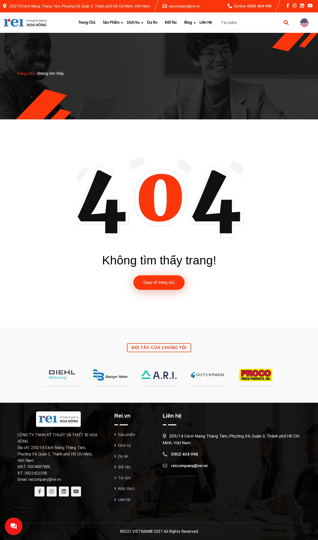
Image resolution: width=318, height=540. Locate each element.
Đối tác (171, 23)
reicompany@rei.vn (184, 6)
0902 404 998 (259, 6)
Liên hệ (205, 23)
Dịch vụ (133, 23)
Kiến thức (126, 488)
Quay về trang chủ (159, 282)
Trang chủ (87, 23)
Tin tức (124, 478)
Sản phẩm (111, 23)
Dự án (152, 23)
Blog (188, 23)
